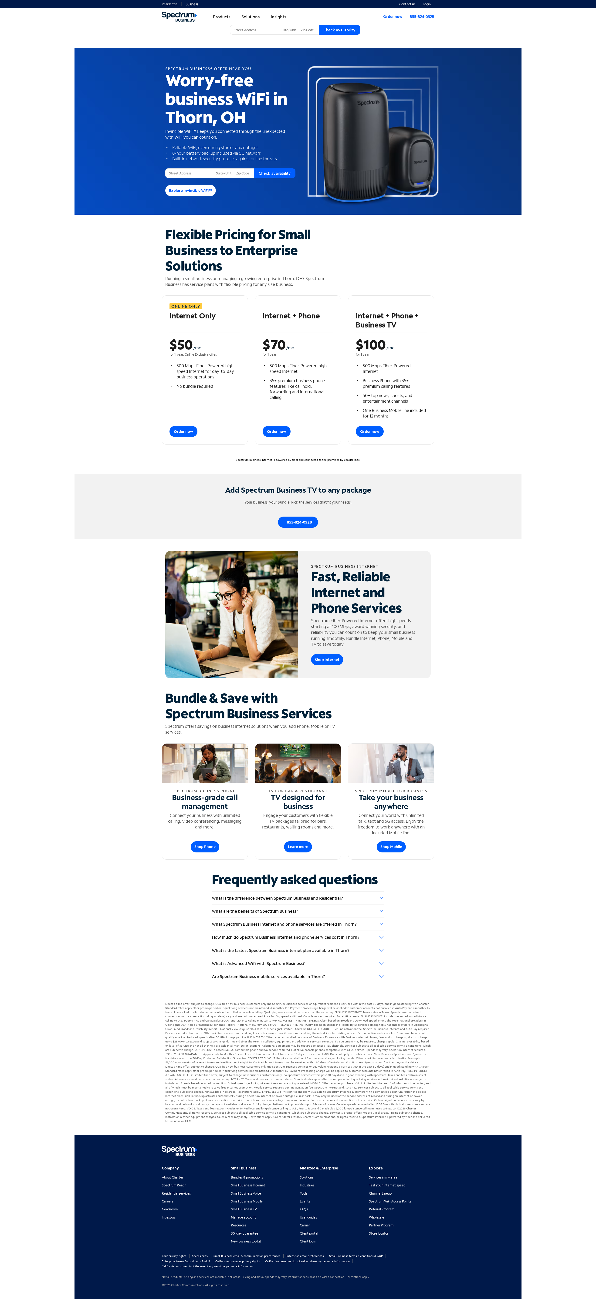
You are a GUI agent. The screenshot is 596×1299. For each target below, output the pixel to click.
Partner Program (381, 1225)
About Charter (172, 1177)
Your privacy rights (174, 1256)
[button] (428, 4)
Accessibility (200, 1256)
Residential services (176, 1193)
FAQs (304, 1209)
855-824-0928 (422, 16)
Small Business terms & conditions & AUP (356, 1256)
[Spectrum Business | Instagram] (430, 1149)
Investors (169, 1217)
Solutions (306, 1177)
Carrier (305, 1225)
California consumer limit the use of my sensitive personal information (208, 1266)
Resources (238, 1225)
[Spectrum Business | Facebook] (410, 1149)
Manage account (243, 1217)
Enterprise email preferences (305, 1256)
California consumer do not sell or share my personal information (307, 1261)
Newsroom (170, 1209)
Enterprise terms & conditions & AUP (186, 1261)
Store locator (378, 1233)
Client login (308, 1241)
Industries (307, 1185)
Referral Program (381, 1209)
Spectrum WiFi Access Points (390, 1201)
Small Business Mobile (247, 1201)
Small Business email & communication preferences (247, 1256)
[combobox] (254, 29)
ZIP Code (307, 25)
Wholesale (376, 1217)
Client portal (309, 1233)
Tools (303, 1193)
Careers (167, 1201)
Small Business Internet (248, 1185)
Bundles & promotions (247, 1177)
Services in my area (383, 1177)
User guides (308, 1217)
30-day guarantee (244, 1233)
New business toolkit (246, 1241)
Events (305, 1201)
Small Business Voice (246, 1193)
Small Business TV (244, 1209)
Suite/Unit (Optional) (294, 25)
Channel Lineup (380, 1193)
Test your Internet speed (387, 1185)
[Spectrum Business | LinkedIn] (420, 1149)
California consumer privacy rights (238, 1261)
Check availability (339, 30)
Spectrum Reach (174, 1185)
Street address (177, 168)
